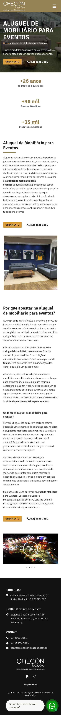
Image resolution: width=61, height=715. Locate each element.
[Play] (30, 548)
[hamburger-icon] (54, 6)
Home (6, 43)
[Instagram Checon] (34, 676)
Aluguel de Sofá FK (23, 499)
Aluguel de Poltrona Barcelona (23, 503)
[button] (6, 548)
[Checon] (14, 6)
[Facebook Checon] (26, 676)
